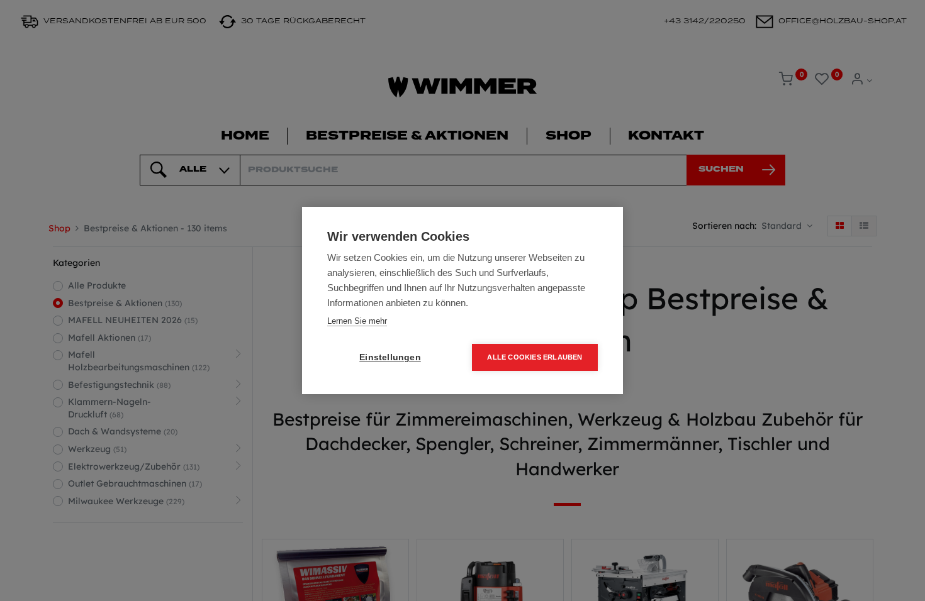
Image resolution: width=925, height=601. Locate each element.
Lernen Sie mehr (357, 321)
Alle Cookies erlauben (534, 357)
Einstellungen (390, 357)
